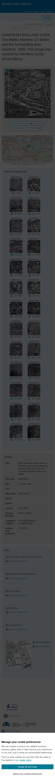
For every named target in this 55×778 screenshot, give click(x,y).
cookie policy (25, 760)
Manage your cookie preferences (21, 742)
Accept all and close (27, 766)
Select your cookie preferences (27, 773)
